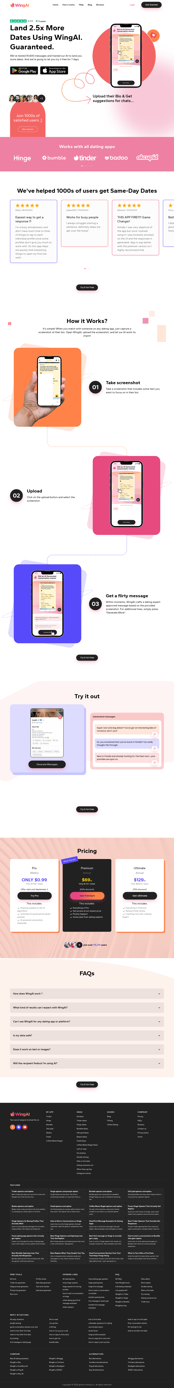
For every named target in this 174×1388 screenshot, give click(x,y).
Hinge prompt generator (19, 1287)
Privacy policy (143, 1133)
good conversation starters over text (24, 1327)
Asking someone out (85, 1165)
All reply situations (17, 1319)
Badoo (49, 1133)
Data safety (145, 1279)
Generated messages (104, 716)
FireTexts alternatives (136, 1362)
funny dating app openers (98, 1279)
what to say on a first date (137, 1319)
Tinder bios (145, 1302)
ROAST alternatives (135, 1370)
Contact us (142, 1129)
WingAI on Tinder (121, 1294)
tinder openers (68, 1307)
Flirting (110, 1121)
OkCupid (49, 1129)
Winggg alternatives (135, 1358)
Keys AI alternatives (96, 1370)
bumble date (54, 1342)
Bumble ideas (82, 1129)
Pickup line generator (18, 1290)
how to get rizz (54, 1338)
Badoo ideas (82, 1137)
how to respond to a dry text (99, 1338)
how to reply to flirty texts (59, 1335)
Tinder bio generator (18, 1283)
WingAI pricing (120, 1306)
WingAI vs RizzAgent (56, 1366)
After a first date (83, 1161)
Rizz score (14, 1294)
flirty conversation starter (137, 1323)
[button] (87, 994)
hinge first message (96, 1287)
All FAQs (118, 1279)
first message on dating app (20, 1342)
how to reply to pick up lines (99, 1342)
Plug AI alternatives (96, 1366)
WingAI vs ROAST (55, 1370)
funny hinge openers (70, 1283)
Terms (140, 1137)
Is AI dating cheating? (123, 1287)
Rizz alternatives (95, 1358)
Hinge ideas (81, 1125)
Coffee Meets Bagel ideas (87, 1145)
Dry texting (81, 1153)
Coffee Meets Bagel (54, 1141)
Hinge (48, 1121)
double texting (15, 1323)
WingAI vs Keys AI (16, 1374)
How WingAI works (122, 1283)
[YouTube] (24, 1127)
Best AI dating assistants (19, 1358)
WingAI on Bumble (122, 1302)
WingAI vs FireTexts (56, 1362)
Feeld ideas (81, 1141)
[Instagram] (18, 1127)
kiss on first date (95, 1319)
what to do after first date (137, 1331)
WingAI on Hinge (121, 1298)
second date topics (96, 1327)
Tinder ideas (82, 1121)
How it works (68, 5)
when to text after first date (20, 1335)
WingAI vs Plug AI (16, 1370)
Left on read (81, 1149)
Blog (90, 5)
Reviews (100, 5)
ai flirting (52, 1327)
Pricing (140, 1116)
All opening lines (69, 1279)
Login (132, 5)
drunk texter (93, 1331)
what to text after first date (20, 1331)
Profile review (41, 1279)
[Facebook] (12, 1127)
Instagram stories (84, 1173)
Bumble (49, 1125)
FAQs (81, 5)
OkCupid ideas (83, 1133)
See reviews (27, 129)
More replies (146, 1283)
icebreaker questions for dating (100, 1323)
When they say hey (84, 1169)
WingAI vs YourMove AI (19, 1366)
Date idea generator (43, 1283)
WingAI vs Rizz (15, 1362)
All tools (13, 1279)
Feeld (48, 1137)
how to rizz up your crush (58, 1331)
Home (55, 5)
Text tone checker (42, 1287)
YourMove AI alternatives (98, 1362)
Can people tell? (121, 1290)
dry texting (14, 1338)
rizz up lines (53, 1323)
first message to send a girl (99, 1301)
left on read (53, 1319)
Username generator (43, 1290)
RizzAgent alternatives (136, 1366)
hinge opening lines (96, 1283)
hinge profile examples (97, 1335)
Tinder (48, 1116)
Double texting (83, 1157)
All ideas (80, 1116)
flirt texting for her (135, 1327)
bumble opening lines (96, 1297)
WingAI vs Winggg (56, 1358)
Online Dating (112, 1125)
